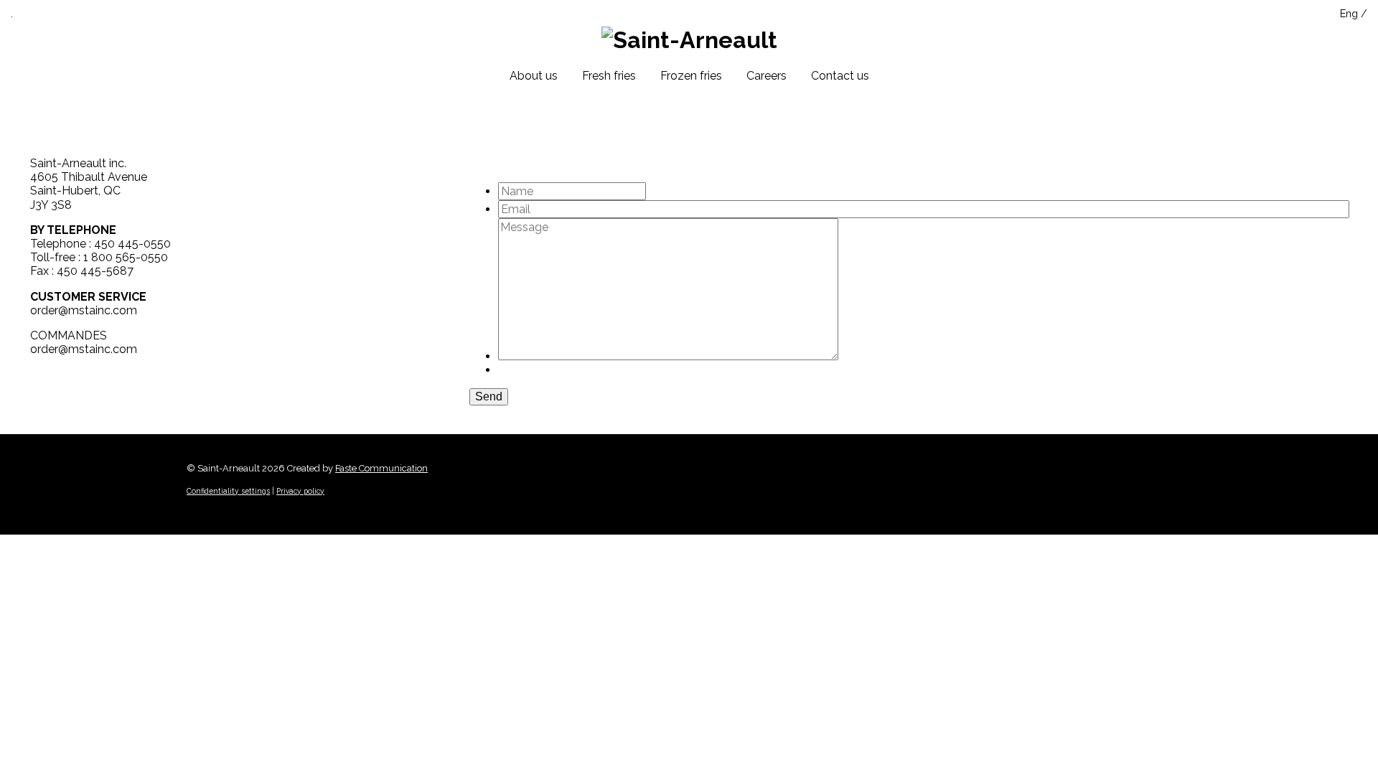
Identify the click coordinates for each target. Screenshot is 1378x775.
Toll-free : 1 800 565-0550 (99, 257)
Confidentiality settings (228, 491)
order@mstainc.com (83, 310)
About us (534, 76)
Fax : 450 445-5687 (81, 271)
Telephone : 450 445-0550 (100, 243)
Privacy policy (300, 491)
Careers (766, 76)
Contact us (840, 76)
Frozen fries (691, 76)
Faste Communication (381, 468)
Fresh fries (609, 76)
